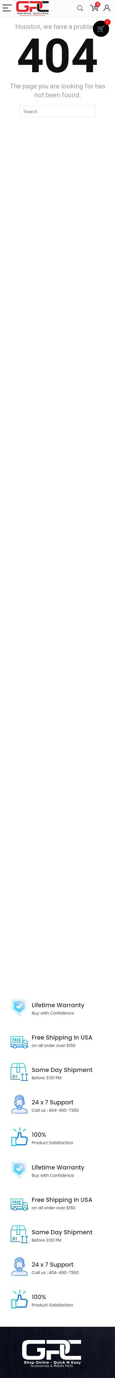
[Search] (80, 8)
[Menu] (7, 8)
